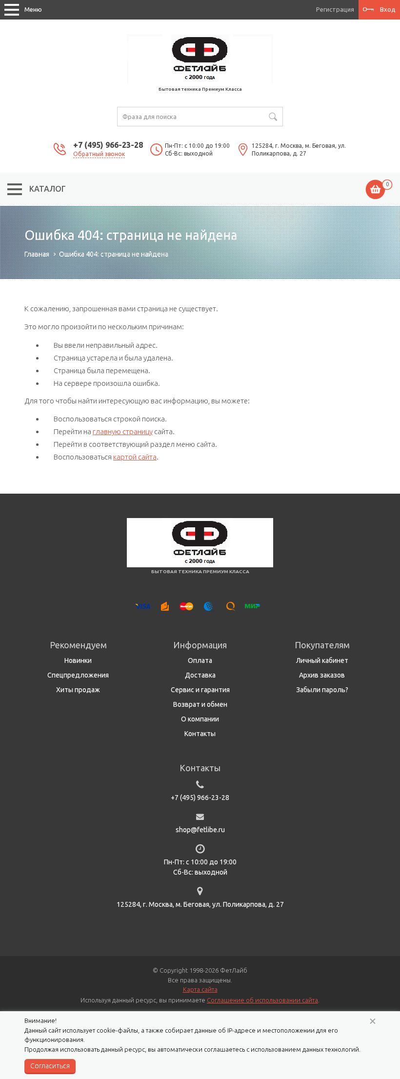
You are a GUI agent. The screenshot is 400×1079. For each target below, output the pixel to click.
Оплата (200, 660)
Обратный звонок (99, 154)
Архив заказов (322, 675)
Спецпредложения (78, 675)
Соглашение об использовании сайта (262, 1000)
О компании (200, 719)
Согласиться (50, 1066)
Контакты (200, 734)
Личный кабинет (322, 660)
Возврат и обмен (200, 704)
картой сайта (135, 457)
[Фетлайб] (200, 58)
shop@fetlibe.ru (200, 830)
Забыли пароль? (322, 690)
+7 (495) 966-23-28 (108, 144)
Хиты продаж (78, 690)
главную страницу (123, 431)
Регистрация (335, 9)
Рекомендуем (78, 645)
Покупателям (322, 645)
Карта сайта (200, 989)
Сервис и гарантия (200, 690)
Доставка (200, 675)
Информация (200, 645)
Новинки (78, 660)
